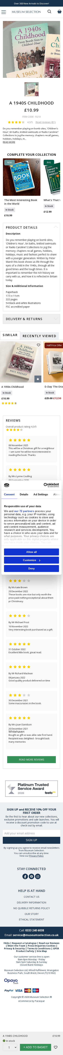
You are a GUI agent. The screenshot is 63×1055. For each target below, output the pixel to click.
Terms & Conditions (39, 948)
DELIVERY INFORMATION (31, 902)
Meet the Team (16, 945)
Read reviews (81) (46, 122)
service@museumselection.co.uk (36, 935)
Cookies (50, 945)
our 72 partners (24, 511)
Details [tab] (24, 494)
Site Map (42, 951)
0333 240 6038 (34, 930)
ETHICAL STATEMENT (31, 919)
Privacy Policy (36, 855)
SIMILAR (10, 335)
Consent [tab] (9, 494)
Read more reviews (31, 759)
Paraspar (40, 1000)
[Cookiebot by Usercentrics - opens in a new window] (44, 485)
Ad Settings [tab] (40, 494)
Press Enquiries (37, 945)
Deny (31, 568)
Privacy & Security (14, 948)
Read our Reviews (49, 943)
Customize (29, 560)
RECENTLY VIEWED (39, 336)
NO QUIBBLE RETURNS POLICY (31, 908)
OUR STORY (31, 914)
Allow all (31, 551)
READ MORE (9, 142)
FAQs (7, 943)
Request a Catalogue (24, 943)
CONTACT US (31, 896)
